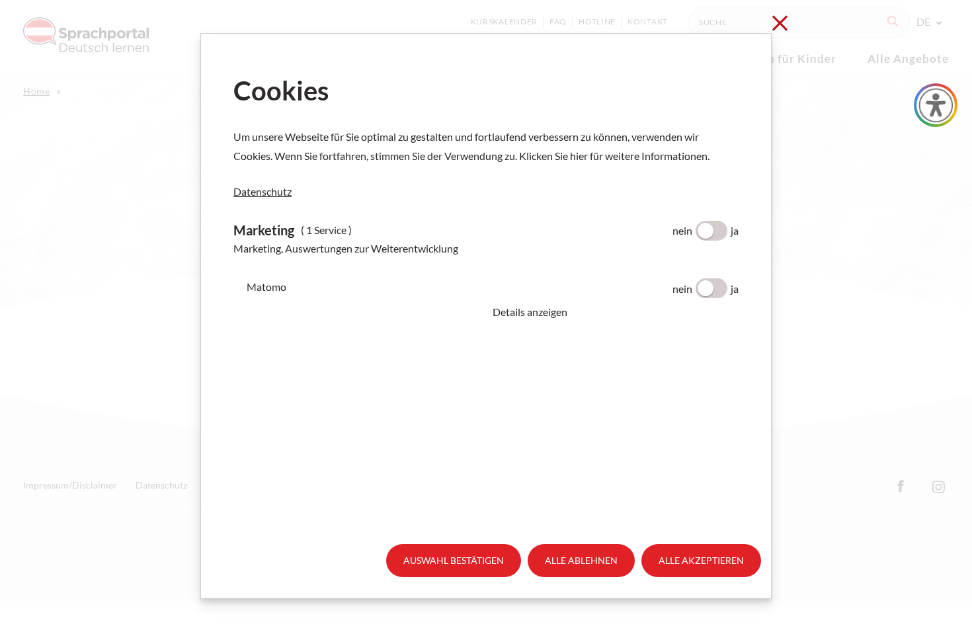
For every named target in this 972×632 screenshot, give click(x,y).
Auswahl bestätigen (453, 560)
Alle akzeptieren (701, 560)
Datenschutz (262, 191)
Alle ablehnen (581, 560)
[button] (616, 312)
